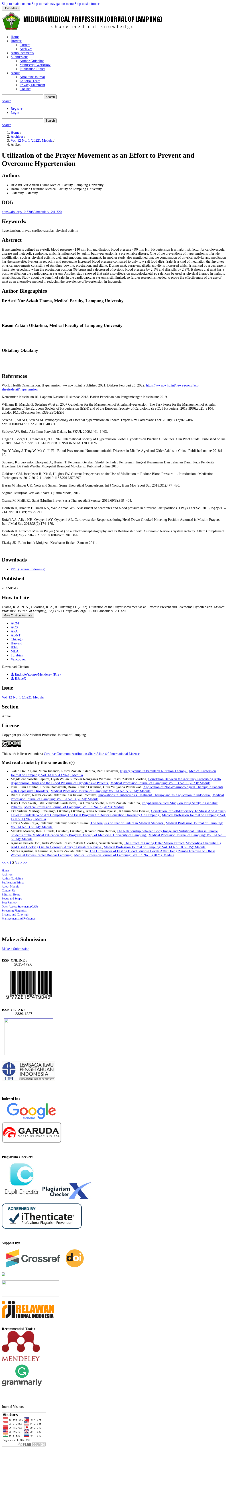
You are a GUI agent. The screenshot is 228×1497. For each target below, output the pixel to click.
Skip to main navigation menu (53, 4)
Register (16, 109)
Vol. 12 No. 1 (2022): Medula (32, 140)
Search (50, 97)
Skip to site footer (87, 4)
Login (15, 113)
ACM (15, 623)
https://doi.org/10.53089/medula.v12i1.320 (32, 212)
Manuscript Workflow (35, 65)
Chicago (16, 639)
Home (15, 37)
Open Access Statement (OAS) (20, 906)
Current (25, 45)
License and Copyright (15, 914)
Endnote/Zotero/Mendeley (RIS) (37, 674)
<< (4, 863)
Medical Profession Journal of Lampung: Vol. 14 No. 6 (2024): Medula (124, 855)
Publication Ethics (32, 69)
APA (14, 631)
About (15, 73)
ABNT (16, 635)
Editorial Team (30, 81)
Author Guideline (32, 61)
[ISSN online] (29, 1002)
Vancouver (18, 659)
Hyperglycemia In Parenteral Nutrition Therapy (153, 771)
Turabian (17, 655)
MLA (15, 651)
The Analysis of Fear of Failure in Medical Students (127, 823)
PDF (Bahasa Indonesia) (28, 569)
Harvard (16, 643)
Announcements (22, 53)
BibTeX (20, 678)
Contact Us (8, 890)
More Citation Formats (18, 615)
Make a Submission (15, 949)
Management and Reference (18, 918)
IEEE (14, 647)
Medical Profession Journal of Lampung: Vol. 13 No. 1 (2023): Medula (160, 783)
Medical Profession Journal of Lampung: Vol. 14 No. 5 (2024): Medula (101, 791)
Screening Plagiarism (14, 910)
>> (25, 863)
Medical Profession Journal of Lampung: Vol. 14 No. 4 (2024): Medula (74, 807)
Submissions (19, 57)
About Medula (10, 886)
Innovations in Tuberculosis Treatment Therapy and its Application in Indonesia (154, 795)
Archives (26, 49)
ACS (14, 627)
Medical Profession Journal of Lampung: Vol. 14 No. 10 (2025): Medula (155, 847)
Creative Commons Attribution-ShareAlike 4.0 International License (92, 754)
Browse (16, 41)
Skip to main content (16, 4)
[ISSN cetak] (28, 1054)
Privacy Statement (32, 85)
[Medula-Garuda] (31, 1142)
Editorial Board (11, 894)
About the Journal (32, 77)
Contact (25, 89)
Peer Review (9, 902)
